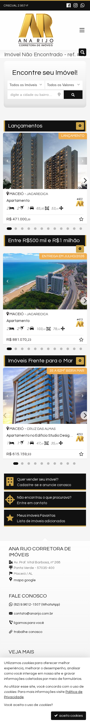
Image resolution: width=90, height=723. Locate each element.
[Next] (80, 161)
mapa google (25, 580)
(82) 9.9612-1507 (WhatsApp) (37, 604)
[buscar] (73, 94)
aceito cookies (70, 715)
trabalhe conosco (28, 632)
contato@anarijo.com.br (33, 613)
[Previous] (9, 161)
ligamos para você (29, 623)
